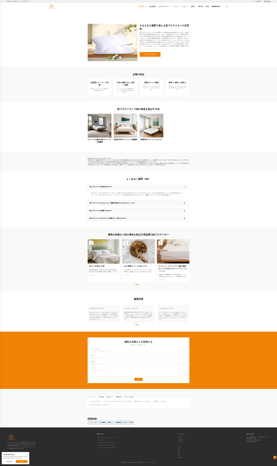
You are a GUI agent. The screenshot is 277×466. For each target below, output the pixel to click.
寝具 (193, 6)
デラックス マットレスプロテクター (105, 442)
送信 (138, 379)
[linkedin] (269, 1)
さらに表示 (92, 275)
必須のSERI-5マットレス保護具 (125, 139)
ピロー (184, 6)
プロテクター (163, 6)
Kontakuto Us (216, 6)
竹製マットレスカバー (160, 401)
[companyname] (51, 6)
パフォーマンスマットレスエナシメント (106, 437)
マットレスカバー (95, 401)
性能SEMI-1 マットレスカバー (152, 139)
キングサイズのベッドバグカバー (100, 404)
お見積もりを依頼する (150, 54)
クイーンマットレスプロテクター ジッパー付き (117, 401)
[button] (136, 284)
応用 (207, 6)
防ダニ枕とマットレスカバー (142, 401)
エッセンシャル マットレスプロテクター (107, 447)
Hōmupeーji (142, 6)
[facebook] (264, 1)
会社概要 (152, 6)
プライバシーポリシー (149, 462)
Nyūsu (201, 6)
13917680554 (259, 1)
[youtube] (267, 1)
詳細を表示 (99, 125)
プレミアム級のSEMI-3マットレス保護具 (99, 141)
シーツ (175, 6)
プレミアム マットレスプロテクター (105, 445)
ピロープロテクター (102, 440)
